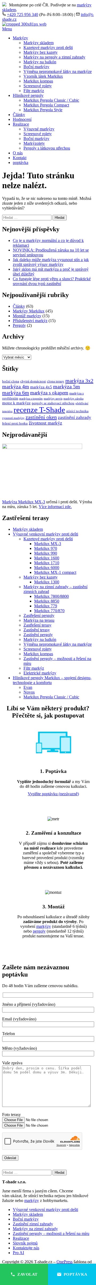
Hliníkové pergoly (28, 95)
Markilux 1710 (46, 563)
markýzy (43, 926)
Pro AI (18, 1252)
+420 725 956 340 (22, 14)
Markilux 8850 (46, 601)
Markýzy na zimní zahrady (35, 1228)
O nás (18, 153)
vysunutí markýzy (13, 418)
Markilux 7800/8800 (51, 596)
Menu (7, 29)
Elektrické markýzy (39, 673)
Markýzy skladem (38, 42)
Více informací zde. (55, 506)
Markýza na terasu (38, 620)
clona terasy (55, 381)
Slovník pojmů (25, 1243)
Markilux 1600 (46, 558)
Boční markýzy (36, 66)
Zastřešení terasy (37, 625)
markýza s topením (31, 398)
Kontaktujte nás (26, 1248)
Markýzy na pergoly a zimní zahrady (54, 57)
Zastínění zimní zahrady (33, 1224)
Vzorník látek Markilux (43, 76)
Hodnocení (22, 119)
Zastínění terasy (36, 630)
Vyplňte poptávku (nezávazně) (53, 794)
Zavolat (27, 1274)
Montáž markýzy (27, 316)
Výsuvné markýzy (38, 129)
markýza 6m (15, 393)
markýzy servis (53, 398)
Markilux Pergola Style (42, 110)
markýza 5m (66, 386)
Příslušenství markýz (30, 320)
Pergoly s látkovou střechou (46, 148)
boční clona (10, 381)
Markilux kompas (38, 81)
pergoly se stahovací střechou (53, 403)
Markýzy (20, 38)
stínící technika (77, 411)
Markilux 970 (45, 548)
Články (19, 114)
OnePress (65, 1261)
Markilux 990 (45, 553)
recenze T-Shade (39, 409)
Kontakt (19, 157)
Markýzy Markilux (29, 311)
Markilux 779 (45, 606)
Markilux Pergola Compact (46, 105)
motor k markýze (16, 403)
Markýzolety (34, 143)
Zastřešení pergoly (38, 615)
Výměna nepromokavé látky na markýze (57, 71)
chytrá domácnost (33, 381)
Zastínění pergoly (38, 634)
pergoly (39, 931)
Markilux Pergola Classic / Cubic (51, 100)
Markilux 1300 (46, 582)
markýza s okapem (49, 393)
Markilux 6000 (46, 567)
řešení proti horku (15, 423)
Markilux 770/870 (49, 610)
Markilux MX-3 (47, 543)
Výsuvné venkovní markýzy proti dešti (45, 534)
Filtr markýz (33, 90)
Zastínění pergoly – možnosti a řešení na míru (51, 1233)
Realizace (21, 124)
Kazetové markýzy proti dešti (48, 47)
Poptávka (75, 1274)
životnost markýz (45, 423)
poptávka (20, 162)
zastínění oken (41, 417)
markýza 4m (15, 386)
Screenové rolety (37, 86)
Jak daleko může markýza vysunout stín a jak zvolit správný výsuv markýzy (51, 262)
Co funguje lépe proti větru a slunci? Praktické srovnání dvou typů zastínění (52, 281)
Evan (27, 687)
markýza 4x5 (41, 387)
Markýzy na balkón (39, 62)
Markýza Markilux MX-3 (23, 502)
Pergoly (19, 325)
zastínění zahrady (74, 417)
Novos (29, 692)
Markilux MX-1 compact (55, 572)
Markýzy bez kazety (40, 52)
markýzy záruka (73, 398)
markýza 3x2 (79, 381)
